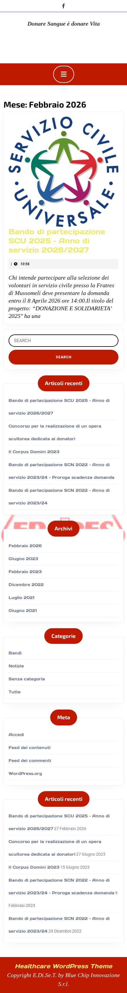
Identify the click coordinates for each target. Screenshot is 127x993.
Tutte (15, 692)
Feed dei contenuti (30, 747)
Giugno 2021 (23, 610)
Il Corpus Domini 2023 (34, 451)
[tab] (63, 74)
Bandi (15, 653)
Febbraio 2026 (25, 545)
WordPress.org (25, 773)
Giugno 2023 (23, 558)
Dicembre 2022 (26, 584)
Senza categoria (27, 679)
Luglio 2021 (22, 597)
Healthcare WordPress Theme (63, 966)
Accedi (16, 734)
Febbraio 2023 (25, 571)
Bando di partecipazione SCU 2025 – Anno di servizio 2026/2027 (57, 241)
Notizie (16, 666)
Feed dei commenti (30, 760)
